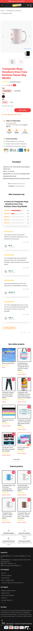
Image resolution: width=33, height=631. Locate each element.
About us (3, 573)
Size (3, 99)
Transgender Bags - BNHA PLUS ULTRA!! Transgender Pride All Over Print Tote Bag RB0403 (23, 367)
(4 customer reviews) (14, 82)
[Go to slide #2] (21, 62)
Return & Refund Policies (7, 595)
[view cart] (31, 5)
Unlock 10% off (3, 623)
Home (2, 10)
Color (3, 93)
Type (3, 88)
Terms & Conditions (6, 575)
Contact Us (4, 598)
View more (16, 459)
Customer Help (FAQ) (6, 600)
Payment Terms (5, 593)
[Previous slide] (3, 36)
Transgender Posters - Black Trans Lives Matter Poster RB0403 (8, 449)
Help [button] (30, 628)
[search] (28, 5)
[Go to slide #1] (12, 62)
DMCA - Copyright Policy (7, 580)
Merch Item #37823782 (8, 363)
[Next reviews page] (29, 332)
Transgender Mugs (6, 13)
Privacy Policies (5, 578)
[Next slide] (29, 36)
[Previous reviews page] (21, 332)
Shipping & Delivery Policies (8, 590)
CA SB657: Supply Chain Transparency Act (12, 582)
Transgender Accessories (13, 10)
